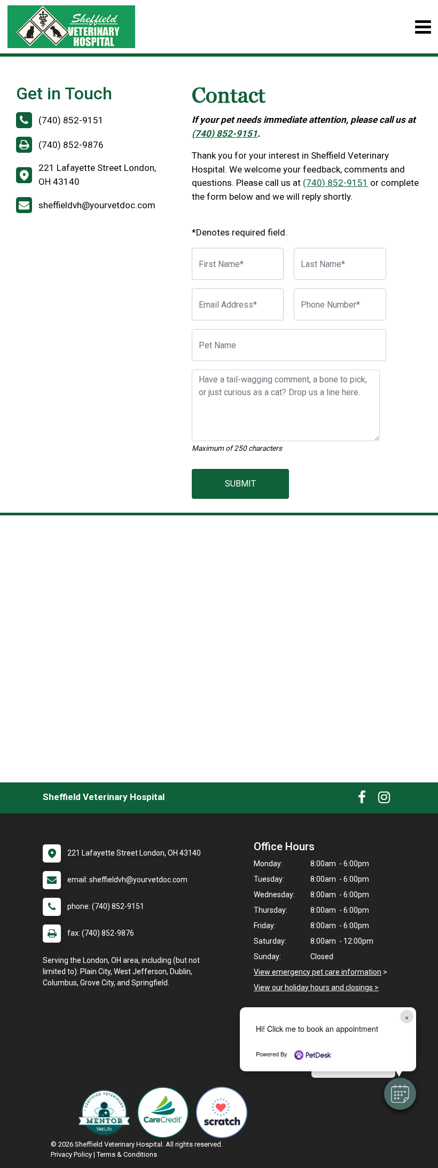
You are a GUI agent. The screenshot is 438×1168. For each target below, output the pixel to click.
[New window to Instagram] (384, 799)
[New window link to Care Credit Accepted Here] (165, 1112)
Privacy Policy (71, 1154)
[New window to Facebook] (362, 799)
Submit (240, 484)
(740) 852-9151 (224, 133)
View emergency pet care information (317, 972)
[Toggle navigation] (422, 27)
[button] (400, 1094)
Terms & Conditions (127, 1154)
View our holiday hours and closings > (316, 987)
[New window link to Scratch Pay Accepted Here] (224, 1112)
